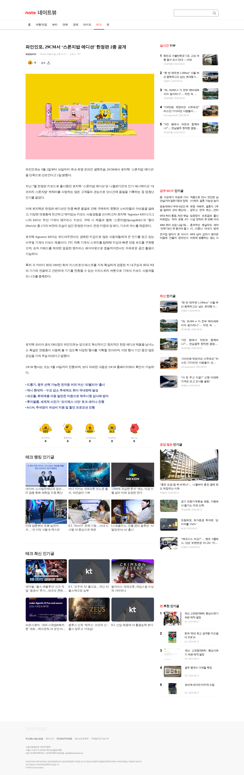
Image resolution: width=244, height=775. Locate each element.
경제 (75, 24)
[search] (215, 13)
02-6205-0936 (36, 764)
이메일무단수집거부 (100, 750)
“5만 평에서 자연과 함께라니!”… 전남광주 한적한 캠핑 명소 (181, 128)
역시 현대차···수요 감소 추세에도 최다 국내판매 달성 (62, 390)
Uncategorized (170, 115)
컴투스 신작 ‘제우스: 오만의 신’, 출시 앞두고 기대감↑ (88, 626)
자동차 (166, 81)
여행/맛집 (41, 24)
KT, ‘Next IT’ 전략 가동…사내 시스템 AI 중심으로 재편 (88, 527)
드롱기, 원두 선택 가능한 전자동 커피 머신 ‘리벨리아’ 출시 (66, 384)
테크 (99, 24)
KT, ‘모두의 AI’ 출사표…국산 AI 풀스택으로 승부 (88, 588)
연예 (65, 24)
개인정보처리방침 (64, 750)
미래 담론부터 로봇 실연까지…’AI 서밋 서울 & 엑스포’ (43, 527)
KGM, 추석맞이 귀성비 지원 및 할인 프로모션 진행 (61, 407)
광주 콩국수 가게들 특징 (198, 679)
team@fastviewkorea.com (74, 764)
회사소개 (50, 750)
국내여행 (168, 64)
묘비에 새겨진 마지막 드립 (200, 696)
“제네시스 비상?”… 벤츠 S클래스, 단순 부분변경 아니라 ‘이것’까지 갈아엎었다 (199, 554)
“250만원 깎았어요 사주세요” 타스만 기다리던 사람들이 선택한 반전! (181, 111)
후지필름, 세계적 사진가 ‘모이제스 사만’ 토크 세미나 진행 (65, 401)
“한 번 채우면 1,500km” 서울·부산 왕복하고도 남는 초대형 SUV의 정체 (181, 76)
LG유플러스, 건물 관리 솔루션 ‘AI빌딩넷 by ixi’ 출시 (132, 527)
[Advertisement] (90, 311)
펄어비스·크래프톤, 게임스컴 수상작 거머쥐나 (132, 588)
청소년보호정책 (81, 750)
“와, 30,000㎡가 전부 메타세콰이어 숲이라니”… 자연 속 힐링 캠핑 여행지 (181, 94)
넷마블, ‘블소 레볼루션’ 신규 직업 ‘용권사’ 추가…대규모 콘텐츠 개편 (46, 589)
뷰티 (55, 24)
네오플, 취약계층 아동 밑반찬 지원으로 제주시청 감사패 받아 (68, 396)
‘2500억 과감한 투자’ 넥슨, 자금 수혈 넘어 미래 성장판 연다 (132, 490)
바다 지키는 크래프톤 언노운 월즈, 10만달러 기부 (88, 490)
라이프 (87, 24)
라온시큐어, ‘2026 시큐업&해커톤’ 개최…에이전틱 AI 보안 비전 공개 (46, 627)
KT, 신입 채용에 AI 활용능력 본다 (132, 624)
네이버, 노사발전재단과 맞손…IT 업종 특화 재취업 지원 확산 (45, 490)
